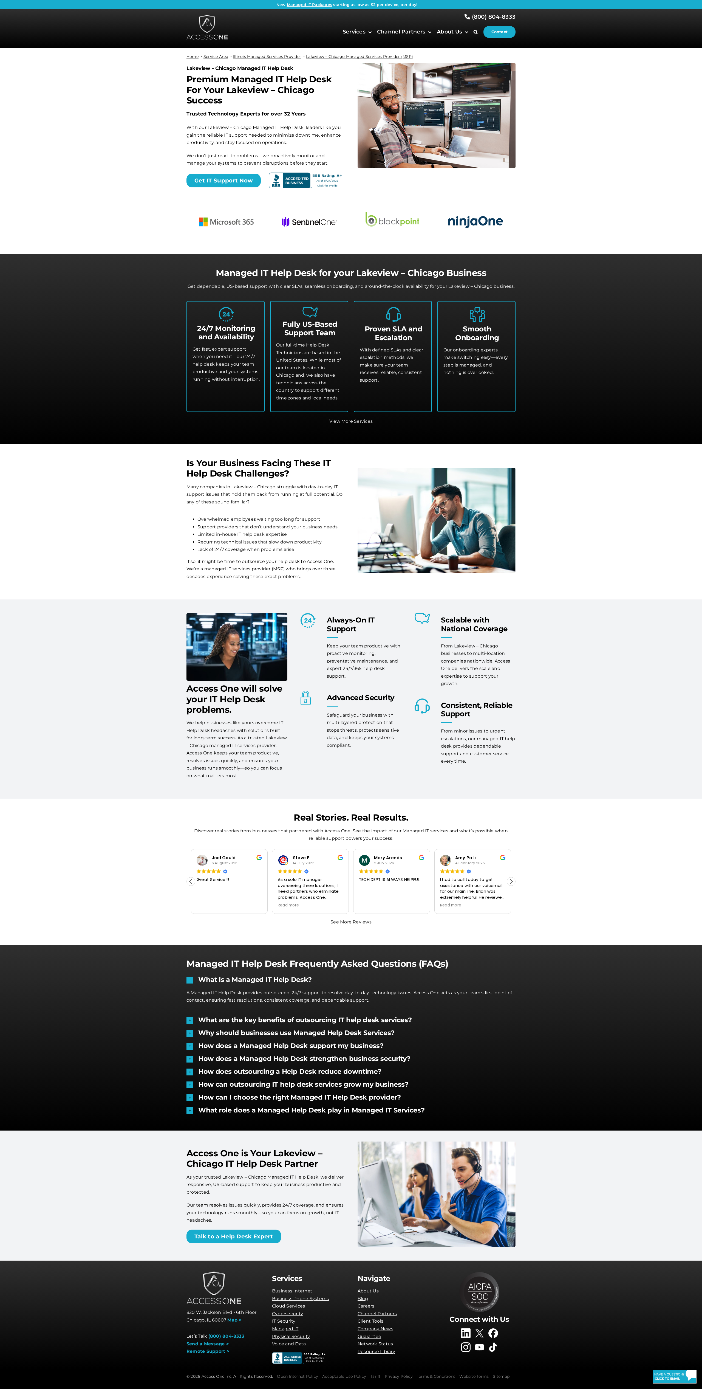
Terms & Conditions (436, 1376)
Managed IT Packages (309, 4)
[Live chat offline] (675, 1377)
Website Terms (474, 1376)
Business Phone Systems (300, 1298)
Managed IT (285, 1328)
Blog (363, 1298)
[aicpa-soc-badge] (479, 1273)
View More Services (351, 421)
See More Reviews (351, 922)
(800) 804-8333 (493, 16)
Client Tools (370, 1321)
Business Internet (292, 1291)
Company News (375, 1328)
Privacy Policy (399, 1376)
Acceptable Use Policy (344, 1376)
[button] (478, 31)
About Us (368, 1291)
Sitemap (501, 1376)
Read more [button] (288, 905)
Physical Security (291, 1336)
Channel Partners (377, 1313)
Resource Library (376, 1351)
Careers (366, 1306)
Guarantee (369, 1336)
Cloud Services (288, 1306)
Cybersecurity (287, 1313)
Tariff (375, 1376)
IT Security (284, 1321)
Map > (234, 1320)
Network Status (375, 1343)
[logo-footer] (207, 17)
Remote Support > (208, 1351)
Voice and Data (289, 1343)
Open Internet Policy (297, 1376)
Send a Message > (207, 1343)
